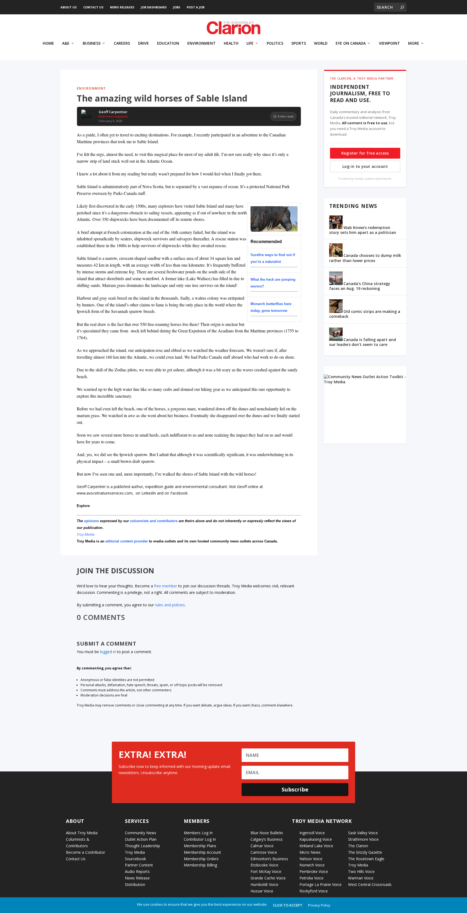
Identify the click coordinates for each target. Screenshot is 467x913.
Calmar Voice (262, 845)
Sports (298, 43)
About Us (69, 7)
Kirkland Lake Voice (316, 845)
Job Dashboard (153, 7)
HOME (48, 43)
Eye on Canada (351, 43)
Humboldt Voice (264, 884)
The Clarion (358, 845)
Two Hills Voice (361, 871)
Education (168, 43)
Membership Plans (200, 845)
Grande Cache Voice (268, 878)
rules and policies (170, 604)
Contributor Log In (200, 839)
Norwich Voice (312, 865)
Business (92, 43)
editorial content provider (126, 541)
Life (249, 43)
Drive (143, 43)
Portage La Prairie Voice (320, 884)
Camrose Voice (264, 852)
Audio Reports (137, 871)
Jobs (176, 7)
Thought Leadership (142, 845)
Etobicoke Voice (264, 865)
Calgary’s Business (267, 839)
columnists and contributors (154, 521)
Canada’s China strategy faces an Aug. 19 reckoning (359, 286)
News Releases (122, 7)
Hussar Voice (262, 891)
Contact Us (93, 7)
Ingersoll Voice (312, 832)
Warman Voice (360, 878)
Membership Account (202, 852)
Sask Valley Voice (363, 832)
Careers (122, 43)
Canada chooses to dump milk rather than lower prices (365, 258)
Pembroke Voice (313, 871)
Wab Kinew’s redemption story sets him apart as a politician (362, 230)
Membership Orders (201, 858)
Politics (275, 43)
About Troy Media (82, 832)
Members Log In (198, 832)
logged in (108, 651)
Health (231, 43)
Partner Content (139, 865)
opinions (91, 521)
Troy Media (86, 534)
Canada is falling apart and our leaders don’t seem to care (362, 342)
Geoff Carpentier (113, 112)
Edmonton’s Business (269, 858)
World (321, 43)
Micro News (310, 852)
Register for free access (365, 153)
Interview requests (113, 116)
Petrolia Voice (311, 878)
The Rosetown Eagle (366, 858)
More (413, 43)
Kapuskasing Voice (315, 839)
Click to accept (287, 905)
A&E (65, 43)
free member (165, 585)
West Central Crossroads (370, 884)
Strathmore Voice (363, 839)
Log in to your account (365, 166)
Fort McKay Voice (266, 871)
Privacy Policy (319, 905)
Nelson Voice (310, 858)
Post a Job (195, 7)
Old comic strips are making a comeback (364, 314)
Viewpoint (389, 43)
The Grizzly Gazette (365, 852)
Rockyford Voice (313, 891)
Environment (201, 43)
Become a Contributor (85, 852)
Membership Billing (200, 865)
